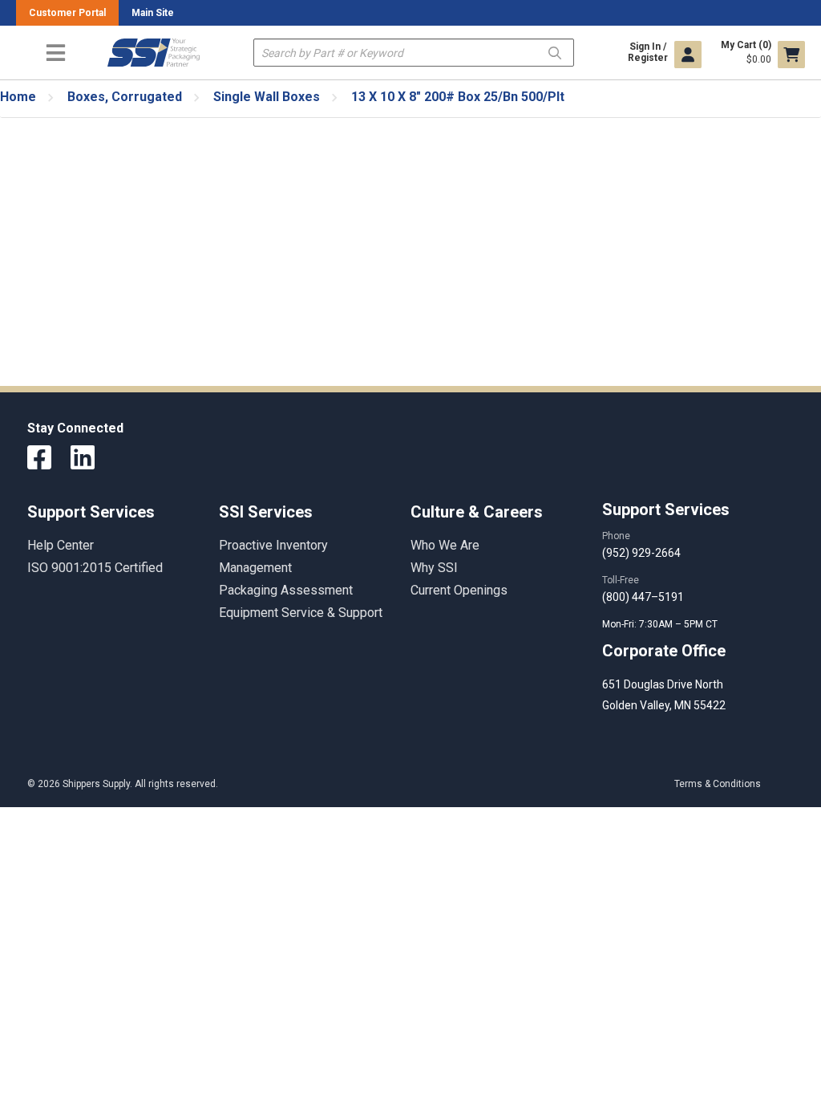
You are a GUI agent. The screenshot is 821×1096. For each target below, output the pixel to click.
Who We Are (444, 545)
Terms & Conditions (717, 784)
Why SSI (434, 567)
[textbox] (413, 53)
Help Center (60, 545)
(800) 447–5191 (643, 597)
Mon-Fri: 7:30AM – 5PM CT (661, 624)
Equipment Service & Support (300, 612)
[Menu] (55, 53)
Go (555, 52)
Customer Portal (67, 12)
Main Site (152, 12)
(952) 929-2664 (641, 552)
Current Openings (459, 590)
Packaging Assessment (286, 590)
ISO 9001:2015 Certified (95, 567)
